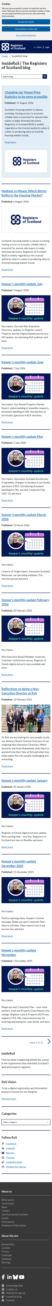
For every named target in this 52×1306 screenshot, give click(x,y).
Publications (8, 1221)
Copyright (7, 1255)
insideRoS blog (14, 1296)
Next (36, 1041)
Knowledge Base (14, 1285)
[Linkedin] (9, 1277)
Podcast (10, 1157)
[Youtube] (22, 1277)
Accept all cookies (26, 22)
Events (5, 1218)
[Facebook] (3, 1277)
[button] (45, 76)
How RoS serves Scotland (15, 1214)
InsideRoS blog (14, 1162)
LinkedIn (10, 1148)
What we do (8, 1199)
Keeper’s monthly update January (25, 780)
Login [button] (47, 47)
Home (5, 56)
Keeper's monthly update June (23, 362)
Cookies (6, 1247)
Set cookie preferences (26, 35)
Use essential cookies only (26, 29)
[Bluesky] (15, 1277)
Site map (6, 1262)
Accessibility (8, 1244)
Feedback (7, 1258)
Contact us (11, 1289)
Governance (8, 1203)
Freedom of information (14, 1225)
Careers (6, 1210)
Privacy (5, 1251)
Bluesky (10, 1152)
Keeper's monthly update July (22, 284)
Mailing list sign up (16, 1166)
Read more (10, 142)
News (4, 1207)
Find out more (9, 1098)
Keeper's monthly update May (22, 436)
